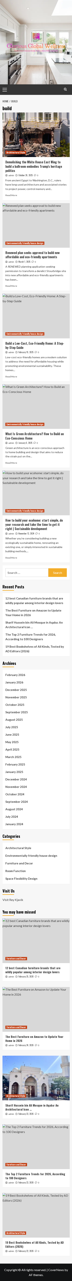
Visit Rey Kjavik (12, 900)
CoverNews (56, 1270)
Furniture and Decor (19, 863)
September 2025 (16, 712)
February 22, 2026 (26, 1250)
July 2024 (11, 816)
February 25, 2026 (26, 976)
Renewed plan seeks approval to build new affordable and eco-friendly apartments (32, 254)
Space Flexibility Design (21, 878)
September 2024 (16, 801)
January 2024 (14, 824)
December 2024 (16, 779)
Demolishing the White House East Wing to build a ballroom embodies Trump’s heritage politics (33, 166)
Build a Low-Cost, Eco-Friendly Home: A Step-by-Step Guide (34, 345)
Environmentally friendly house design (25, 243)
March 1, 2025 (24, 261)
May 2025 (12, 742)
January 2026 (14, 682)
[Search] (65, 89)
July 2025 (11, 727)
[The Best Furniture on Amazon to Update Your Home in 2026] (36, 1009)
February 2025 (15, 764)
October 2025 (14, 704)
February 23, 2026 (26, 1113)
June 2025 (12, 734)
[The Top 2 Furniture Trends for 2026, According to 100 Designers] (36, 1146)
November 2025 (16, 697)
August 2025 (14, 719)
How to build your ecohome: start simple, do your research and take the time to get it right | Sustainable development (34, 524)
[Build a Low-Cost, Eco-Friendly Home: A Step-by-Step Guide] (36, 316)
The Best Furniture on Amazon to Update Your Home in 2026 (33, 613)
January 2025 (14, 772)
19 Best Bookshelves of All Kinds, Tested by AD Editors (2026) (34, 649)
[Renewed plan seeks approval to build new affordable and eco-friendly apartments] (36, 225)
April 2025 (12, 749)
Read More (11, 195)
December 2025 (16, 689)
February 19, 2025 (25, 352)
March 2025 (13, 757)
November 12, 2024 (26, 533)
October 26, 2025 (25, 175)
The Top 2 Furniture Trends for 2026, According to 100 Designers (30, 637)
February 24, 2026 (26, 1045)
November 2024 (16, 786)
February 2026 (15, 675)
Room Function (15, 871)
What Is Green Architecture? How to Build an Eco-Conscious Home (34, 436)
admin (11, 175)
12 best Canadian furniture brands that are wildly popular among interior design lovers (34, 601)
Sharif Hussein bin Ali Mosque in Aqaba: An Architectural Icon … (34, 625)
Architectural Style (16, 152)
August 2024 (14, 809)
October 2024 (14, 794)
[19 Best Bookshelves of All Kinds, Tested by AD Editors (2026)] (36, 1215)
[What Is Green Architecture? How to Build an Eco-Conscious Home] (36, 406)
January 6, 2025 (25, 442)
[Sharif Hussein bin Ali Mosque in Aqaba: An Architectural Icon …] (36, 1078)
